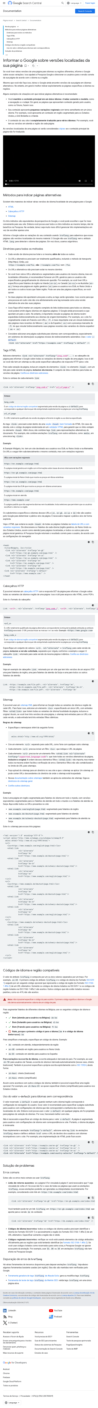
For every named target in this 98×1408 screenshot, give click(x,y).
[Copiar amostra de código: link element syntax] (93, 384)
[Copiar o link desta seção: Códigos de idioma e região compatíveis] (62, 970)
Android (6, 1369)
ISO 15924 (82, 1065)
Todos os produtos (10, 1386)
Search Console (85, 11)
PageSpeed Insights (74, 1345)
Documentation (12, 11)
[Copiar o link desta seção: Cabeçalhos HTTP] (26, 586)
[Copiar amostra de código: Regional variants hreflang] (93, 542)
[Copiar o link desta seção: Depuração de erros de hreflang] (44, 1259)
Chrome (6, 1373)
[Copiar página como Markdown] (33, 66)
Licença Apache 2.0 (69, 1295)
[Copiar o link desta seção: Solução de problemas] (36, 1165)
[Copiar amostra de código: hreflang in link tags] (93, 1142)
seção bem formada (59, 424)
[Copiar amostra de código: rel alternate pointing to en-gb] (93, 1198)
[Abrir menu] (4, 3)
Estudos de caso (41, 1353)
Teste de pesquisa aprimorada (78, 1341)
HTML (11, 207)
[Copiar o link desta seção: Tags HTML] (18, 350)
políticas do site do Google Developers (26, 1298)
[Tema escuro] (89, 384)
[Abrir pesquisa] (62, 3)
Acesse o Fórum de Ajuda (13, 1337)
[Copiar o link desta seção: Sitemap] (15, 700)
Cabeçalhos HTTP (16, 211)
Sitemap (12, 216)
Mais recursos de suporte (13, 1353)
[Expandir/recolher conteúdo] (17, 26)
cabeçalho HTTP (31, 591)
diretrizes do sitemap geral (20, 781)
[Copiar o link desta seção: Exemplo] (13, 443)
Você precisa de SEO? (43, 1337)
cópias (62, 128)
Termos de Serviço (10, 1396)
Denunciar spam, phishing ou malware (14, 1348)
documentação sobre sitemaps (28, 778)
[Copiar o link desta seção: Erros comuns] (21, 1172)
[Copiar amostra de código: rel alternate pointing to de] (93, 1218)
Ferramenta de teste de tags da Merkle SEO (33, 1280)
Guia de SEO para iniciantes (46, 1341)
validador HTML (56, 427)
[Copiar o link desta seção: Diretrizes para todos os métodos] (45, 249)
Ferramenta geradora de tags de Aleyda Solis (33, 1276)
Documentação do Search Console (49, 1349)
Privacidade (25, 1396)
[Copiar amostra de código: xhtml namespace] (93, 733)
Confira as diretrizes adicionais (34, 373)
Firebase (6, 1377)
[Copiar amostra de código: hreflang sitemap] (93, 832)
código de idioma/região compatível (23, 407)
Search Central (32, 3)
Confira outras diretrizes (19, 786)
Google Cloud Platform (12, 1381)
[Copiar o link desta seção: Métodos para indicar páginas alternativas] (63, 195)
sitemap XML (27, 705)
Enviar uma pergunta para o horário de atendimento (17, 1342)
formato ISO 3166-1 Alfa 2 (75, 1242)
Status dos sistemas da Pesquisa (48, 1345)
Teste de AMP (72, 1349)
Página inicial (8, 20)
